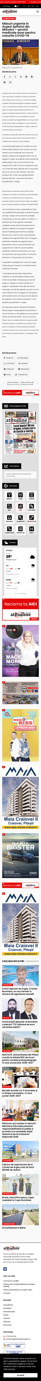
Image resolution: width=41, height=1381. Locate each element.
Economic (7, 1325)
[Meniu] (38, 11)
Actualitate (8, 1305)
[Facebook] (4, 76)
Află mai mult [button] (9, 1369)
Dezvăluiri (7, 1308)
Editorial (6, 1322)
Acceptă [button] (20, 1375)
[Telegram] (26, 76)
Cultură (6, 1318)
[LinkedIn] (21, 76)
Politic (5, 1315)
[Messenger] (32, 76)
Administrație (9, 18)
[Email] (4, 82)
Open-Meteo (22, 593)
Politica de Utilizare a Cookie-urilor (17, 1290)
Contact (6, 1293)
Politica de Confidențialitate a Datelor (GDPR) (19, 1285)
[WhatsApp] (10, 76)
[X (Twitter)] (15, 76)
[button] (20, 432)
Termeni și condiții (11, 1281)
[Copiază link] (10, 82)
